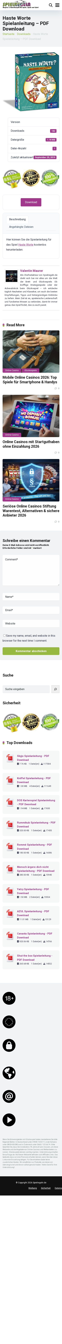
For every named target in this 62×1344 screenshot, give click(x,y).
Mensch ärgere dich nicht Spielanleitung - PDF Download (35, 868)
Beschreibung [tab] (17, 219)
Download (31, 202)
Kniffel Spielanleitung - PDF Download (34, 780)
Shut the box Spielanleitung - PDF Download (34, 957)
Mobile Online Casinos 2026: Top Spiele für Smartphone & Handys (30, 379)
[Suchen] (55, 689)
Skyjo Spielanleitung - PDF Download (33, 757)
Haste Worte (25, 244)
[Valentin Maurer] (11, 282)
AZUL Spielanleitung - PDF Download (33, 913)
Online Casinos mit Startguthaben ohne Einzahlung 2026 (31, 444)
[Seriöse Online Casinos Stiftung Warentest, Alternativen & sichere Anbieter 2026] (31, 480)
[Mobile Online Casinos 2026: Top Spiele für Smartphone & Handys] (31, 351)
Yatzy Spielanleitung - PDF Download (33, 891)
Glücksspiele (30, 370)
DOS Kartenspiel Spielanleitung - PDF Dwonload (36, 802)
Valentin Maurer (31, 270)
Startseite (8, 34)
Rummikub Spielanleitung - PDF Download (36, 824)
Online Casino (12, 370)
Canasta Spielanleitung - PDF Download (34, 935)
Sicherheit (46, 1188)
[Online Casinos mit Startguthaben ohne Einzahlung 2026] (31, 416)
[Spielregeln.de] (21, 4)
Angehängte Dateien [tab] (21, 226)
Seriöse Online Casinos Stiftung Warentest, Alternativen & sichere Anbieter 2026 (31, 510)
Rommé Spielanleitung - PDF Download (34, 846)
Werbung (32, 1188)
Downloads (23, 34)
